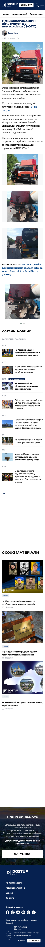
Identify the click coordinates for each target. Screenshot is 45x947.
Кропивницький (19, 14)
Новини (5, 14)
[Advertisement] (22, 523)
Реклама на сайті (14, 883)
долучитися (22, 853)
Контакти (10, 898)
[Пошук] (36, 5)
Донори (9, 893)
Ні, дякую (21, 940)
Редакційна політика (15, 888)
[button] (21, 323)
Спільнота (26, 5)
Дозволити (34, 940)
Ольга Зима (13, 33)
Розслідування (37, 14)
